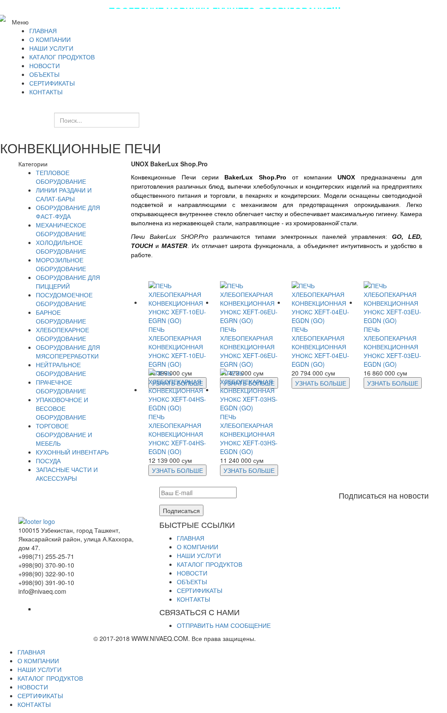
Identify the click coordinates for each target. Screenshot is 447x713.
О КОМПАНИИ (197, 546)
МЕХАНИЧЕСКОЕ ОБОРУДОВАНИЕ (61, 229)
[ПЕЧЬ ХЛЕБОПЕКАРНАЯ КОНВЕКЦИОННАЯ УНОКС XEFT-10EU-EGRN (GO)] (177, 302)
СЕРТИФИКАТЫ (199, 590)
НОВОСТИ (192, 572)
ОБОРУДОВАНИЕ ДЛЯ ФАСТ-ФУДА (68, 211)
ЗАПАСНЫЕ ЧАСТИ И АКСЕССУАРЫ (67, 473)
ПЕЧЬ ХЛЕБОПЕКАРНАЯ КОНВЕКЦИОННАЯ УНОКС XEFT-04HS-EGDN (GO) (177, 434)
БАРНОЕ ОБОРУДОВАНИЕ (61, 316)
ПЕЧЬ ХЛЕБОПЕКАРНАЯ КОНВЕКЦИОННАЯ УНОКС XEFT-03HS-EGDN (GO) (249, 434)
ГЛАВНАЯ (190, 538)
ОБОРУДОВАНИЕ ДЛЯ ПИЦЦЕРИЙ (68, 281)
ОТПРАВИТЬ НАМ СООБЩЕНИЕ (224, 625)
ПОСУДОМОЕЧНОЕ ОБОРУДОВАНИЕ (64, 299)
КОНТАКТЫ (193, 599)
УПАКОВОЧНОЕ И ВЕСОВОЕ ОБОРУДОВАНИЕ (62, 408)
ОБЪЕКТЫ (192, 581)
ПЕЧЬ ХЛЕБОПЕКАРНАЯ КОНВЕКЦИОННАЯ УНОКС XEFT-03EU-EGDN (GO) (392, 347)
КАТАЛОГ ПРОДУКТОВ (209, 564)
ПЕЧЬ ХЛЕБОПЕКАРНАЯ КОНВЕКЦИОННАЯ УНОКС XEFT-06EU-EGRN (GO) (249, 347)
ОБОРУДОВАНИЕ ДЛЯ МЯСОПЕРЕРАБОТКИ (68, 351)
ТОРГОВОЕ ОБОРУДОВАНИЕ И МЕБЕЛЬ (64, 434)
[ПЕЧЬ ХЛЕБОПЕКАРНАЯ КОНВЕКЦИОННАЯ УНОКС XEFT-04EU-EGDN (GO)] (321, 302)
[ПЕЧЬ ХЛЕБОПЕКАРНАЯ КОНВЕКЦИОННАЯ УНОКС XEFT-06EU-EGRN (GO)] (249, 302)
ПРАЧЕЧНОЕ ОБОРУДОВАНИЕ (61, 386)
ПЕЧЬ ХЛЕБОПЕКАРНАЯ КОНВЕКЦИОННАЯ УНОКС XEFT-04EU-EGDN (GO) (320, 347)
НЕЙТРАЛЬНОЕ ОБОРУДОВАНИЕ (61, 369)
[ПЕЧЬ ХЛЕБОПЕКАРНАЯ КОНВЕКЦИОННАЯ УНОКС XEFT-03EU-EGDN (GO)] (393, 302)
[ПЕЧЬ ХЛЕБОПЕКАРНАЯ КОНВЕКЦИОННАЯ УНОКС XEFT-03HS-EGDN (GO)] (249, 389)
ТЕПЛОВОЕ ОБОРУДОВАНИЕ (61, 177)
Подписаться (181, 510)
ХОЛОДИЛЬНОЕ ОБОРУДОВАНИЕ (61, 246)
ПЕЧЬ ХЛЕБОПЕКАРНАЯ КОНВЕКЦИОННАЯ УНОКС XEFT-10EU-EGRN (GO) (177, 347)
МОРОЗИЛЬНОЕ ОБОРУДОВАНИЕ (61, 264)
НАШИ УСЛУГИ (199, 555)
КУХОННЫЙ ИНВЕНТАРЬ (72, 452)
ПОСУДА (48, 460)
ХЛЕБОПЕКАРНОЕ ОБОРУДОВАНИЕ (62, 334)
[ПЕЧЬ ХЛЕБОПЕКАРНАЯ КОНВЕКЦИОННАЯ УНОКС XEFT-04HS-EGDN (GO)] (177, 389)
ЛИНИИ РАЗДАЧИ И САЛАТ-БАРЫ (64, 194)
